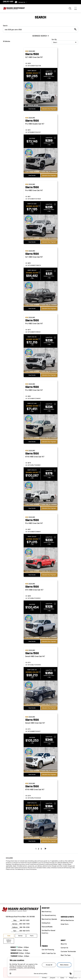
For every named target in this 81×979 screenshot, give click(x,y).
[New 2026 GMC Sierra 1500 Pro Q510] (40, 161)
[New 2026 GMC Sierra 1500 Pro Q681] (40, 560)
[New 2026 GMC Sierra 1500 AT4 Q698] (40, 627)
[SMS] (16, 2)
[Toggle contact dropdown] (26, 2)
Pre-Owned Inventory (49, 915)
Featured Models (47, 927)
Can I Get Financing (48, 949)
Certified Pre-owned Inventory (48, 931)
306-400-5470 (24, 931)
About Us (64, 944)
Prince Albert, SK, (23, 916)
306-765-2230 (24, 927)
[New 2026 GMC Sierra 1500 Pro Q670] (40, 360)
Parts (31, 935)
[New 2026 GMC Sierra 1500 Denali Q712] (40, 760)
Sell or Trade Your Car (49, 953)
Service (20, 935)
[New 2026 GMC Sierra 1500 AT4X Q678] (40, 493)
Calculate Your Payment (49, 109)
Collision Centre (8, 941)
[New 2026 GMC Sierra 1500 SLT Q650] (40, 294)
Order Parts (64, 924)
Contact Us (64, 948)
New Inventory (46, 911)
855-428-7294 (24, 924)
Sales (8, 935)
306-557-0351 (24, 920)
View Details (32, 109)
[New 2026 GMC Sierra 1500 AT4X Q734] (40, 826)
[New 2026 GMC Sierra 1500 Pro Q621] (40, 227)
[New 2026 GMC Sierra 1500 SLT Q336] (40, 94)
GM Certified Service (67, 920)
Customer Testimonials (68, 951)
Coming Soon (46, 923)
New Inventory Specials (49, 919)
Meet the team (66, 955)
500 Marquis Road (11, 916)
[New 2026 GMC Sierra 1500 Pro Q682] (40, 427)
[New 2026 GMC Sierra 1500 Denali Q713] (40, 693)
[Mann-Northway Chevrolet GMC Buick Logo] (14, 8)
